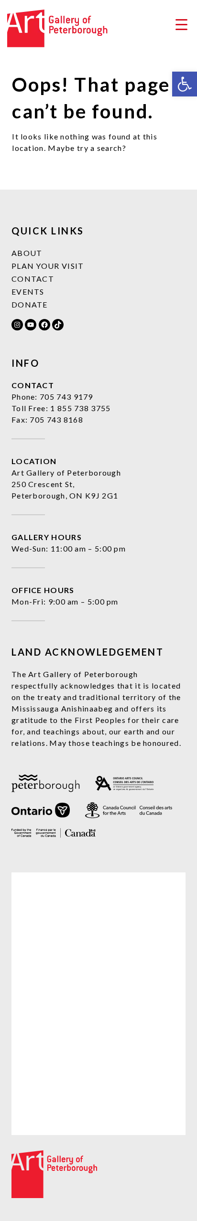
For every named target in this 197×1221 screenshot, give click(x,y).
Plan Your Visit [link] (47, 265)
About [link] (27, 252)
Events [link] (27, 291)
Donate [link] (29, 304)
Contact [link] (32, 278)
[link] (184, 84)
